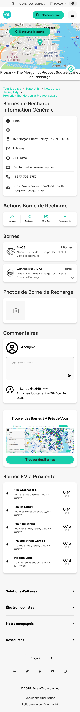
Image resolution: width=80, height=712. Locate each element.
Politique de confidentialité (40, 704)
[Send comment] (69, 376)
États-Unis (32, 88)
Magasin (60, 3)
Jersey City (11, 92)
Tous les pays (12, 88)
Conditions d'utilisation (40, 698)
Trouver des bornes (30, 3)
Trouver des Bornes (40, 460)
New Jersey (52, 88)
